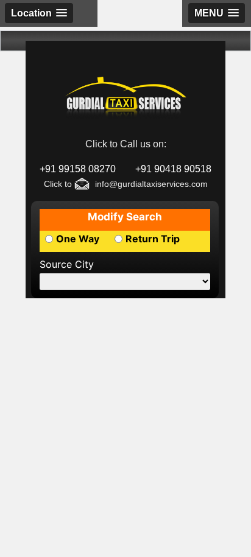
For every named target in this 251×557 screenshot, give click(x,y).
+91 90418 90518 (173, 169)
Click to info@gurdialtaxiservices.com (126, 184)
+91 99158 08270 (78, 169)
